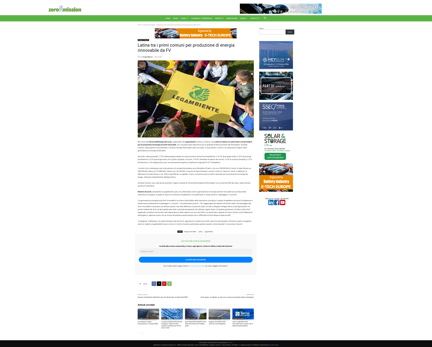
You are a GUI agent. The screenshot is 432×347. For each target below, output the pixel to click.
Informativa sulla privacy (196, 266)
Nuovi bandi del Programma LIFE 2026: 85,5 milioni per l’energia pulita (195, 324)
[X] (159, 283)
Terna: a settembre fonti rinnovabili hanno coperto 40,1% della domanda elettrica (242, 324)
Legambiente (209, 231)
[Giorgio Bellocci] (139, 57)
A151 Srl (229, 343)
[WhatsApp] (169, 283)
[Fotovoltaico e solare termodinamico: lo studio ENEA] (148, 314)
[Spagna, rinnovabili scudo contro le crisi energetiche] (219, 314)
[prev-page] (139, 333)
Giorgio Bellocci (147, 57)
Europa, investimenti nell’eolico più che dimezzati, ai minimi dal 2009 (163, 297)
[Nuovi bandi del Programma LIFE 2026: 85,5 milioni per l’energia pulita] (195, 314)
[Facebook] (154, 283)
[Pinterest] (164, 283)
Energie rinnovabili (149, 25)
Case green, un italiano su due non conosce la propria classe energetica (227, 297)
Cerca (261, 28)
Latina (200, 231)
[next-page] (142, 333)
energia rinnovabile (190, 231)
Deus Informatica (273, 345)
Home (140, 25)
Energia (164, 318)
